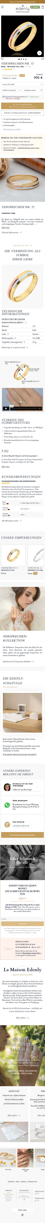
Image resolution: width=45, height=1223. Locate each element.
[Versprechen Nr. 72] (22, 36)
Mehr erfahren (21, 1018)
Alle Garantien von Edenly (12, 129)
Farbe (4, 334)
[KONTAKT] (38, 7)
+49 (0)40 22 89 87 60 (21, 825)
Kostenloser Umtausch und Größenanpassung (18, 122)
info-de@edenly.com (24, 1196)
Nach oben (22, 1210)
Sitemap (23, 1182)
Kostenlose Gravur (30, 90)
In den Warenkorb (24, 106)
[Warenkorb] (42, 7)
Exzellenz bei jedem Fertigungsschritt (13, 321)
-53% (22, 75)
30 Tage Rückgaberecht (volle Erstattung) (16, 119)
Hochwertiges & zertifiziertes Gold (13, 347)
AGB (17, 1182)
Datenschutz (32, 1182)
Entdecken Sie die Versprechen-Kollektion (17, 662)
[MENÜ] (3, 7)
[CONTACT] (24, 1199)
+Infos (34, 933)
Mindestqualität (8, 338)
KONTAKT (11, 1182)
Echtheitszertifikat (8, 125)
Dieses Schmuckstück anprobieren (22, 113)
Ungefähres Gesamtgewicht (12, 342)
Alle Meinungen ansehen (10, 521)
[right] (39, 53)
